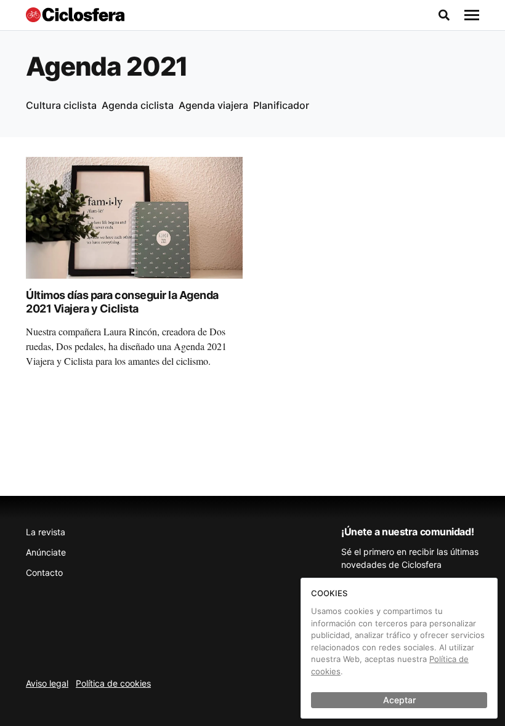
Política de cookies (113, 683)
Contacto (44, 572)
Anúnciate (46, 552)
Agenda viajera (213, 105)
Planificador (281, 105)
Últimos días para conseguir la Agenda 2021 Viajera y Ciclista (122, 302)
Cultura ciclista (61, 105)
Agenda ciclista (138, 105)
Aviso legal (47, 683)
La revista (45, 532)
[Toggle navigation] (471, 15)
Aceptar (399, 700)
